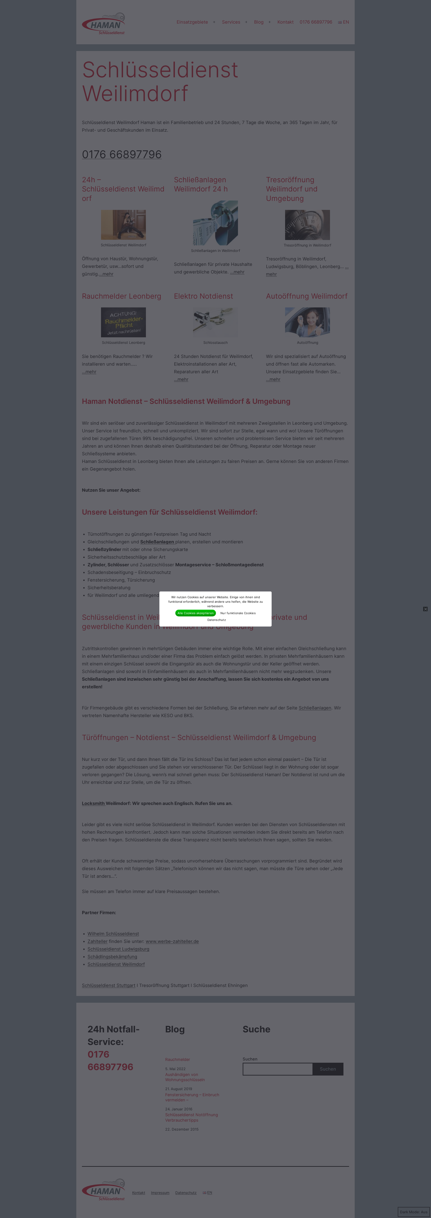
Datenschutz (216, 620)
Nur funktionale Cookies (238, 613)
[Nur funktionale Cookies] (425, 609)
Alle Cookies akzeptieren (196, 613)
